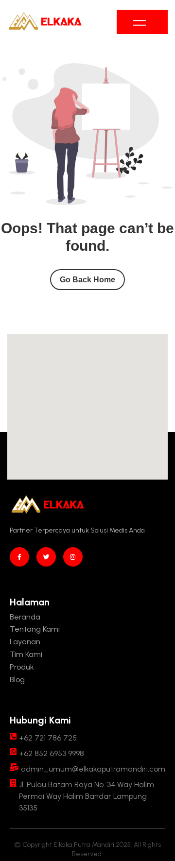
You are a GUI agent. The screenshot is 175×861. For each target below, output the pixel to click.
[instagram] (73, 557)
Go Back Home (87, 280)
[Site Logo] (45, 22)
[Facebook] (19, 557)
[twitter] (46, 557)
